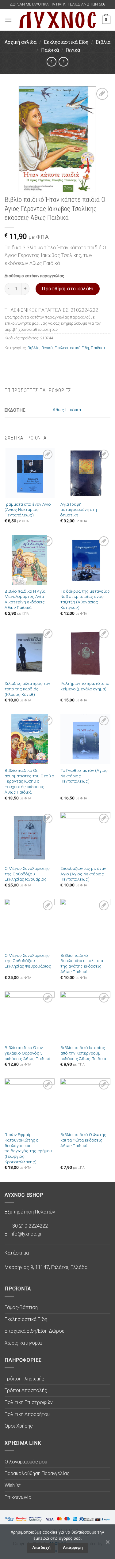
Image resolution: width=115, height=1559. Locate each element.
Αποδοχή (41, 1547)
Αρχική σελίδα (20, 42)
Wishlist (13, 1485)
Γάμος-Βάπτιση (21, 1307)
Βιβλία (103, 42)
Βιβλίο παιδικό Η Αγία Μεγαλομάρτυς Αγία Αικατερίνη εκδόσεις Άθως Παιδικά (25, 599)
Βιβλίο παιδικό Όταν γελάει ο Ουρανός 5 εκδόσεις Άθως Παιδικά (27, 1053)
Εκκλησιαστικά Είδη (66, 42)
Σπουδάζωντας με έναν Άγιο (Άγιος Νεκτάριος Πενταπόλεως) (83, 873)
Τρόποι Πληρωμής (24, 1379)
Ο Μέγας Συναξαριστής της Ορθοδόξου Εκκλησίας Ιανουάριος (27, 873)
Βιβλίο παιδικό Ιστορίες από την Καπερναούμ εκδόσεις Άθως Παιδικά (83, 1053)
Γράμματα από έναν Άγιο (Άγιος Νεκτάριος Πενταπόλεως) (28, 509)
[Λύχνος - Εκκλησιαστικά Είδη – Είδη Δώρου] (57, 20)
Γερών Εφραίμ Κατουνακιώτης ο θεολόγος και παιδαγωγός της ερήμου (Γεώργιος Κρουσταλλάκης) (28, 1148)
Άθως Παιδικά (67, 410)
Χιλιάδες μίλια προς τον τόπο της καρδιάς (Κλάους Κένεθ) (27, 688)
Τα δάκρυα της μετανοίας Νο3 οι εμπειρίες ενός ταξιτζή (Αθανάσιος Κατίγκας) (85, 599)
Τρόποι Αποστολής (26, 1390)
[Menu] (8, 19)
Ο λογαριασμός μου (26, 1462)
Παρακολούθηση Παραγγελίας (37, 1473)
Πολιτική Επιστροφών (29, 1402)
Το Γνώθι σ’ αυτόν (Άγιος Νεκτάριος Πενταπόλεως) (84, 775)
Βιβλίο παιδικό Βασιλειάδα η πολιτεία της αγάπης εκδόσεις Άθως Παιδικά (81, 963)
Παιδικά (50, 50)
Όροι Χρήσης (19, 1426)
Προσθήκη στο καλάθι (68, 289)
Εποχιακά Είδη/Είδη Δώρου (34, 1331)
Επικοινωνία (18, 1497)
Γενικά (73, 50)
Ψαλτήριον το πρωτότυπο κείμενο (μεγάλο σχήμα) (84, 686)
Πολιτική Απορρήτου (27, 1414)
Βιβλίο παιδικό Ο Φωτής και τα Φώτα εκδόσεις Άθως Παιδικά (83, 1140)
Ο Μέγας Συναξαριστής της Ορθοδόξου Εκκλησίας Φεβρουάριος (28, 960)
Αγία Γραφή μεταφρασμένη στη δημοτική (78, 509)
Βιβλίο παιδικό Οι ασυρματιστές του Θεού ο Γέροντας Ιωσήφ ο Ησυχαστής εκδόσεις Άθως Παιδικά (29, 781)
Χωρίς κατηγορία (23, 1343)
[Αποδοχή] (107, 1542)
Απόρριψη (73, 1547)
